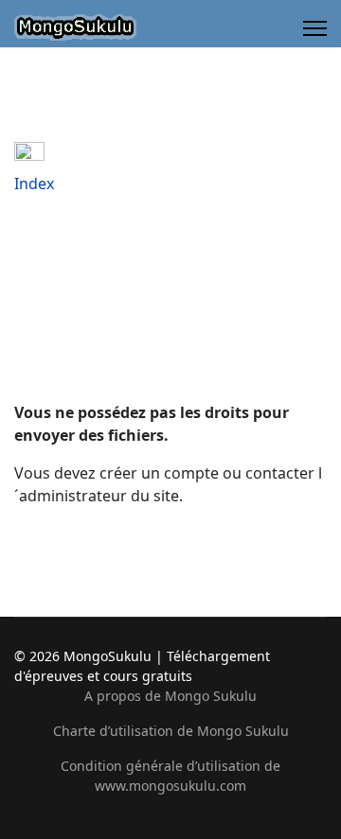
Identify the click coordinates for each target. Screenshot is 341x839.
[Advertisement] (170, 303)
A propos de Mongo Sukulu (170, 696)
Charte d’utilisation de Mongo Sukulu (171, 731)
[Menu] (315, 28)
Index (34, 183)
